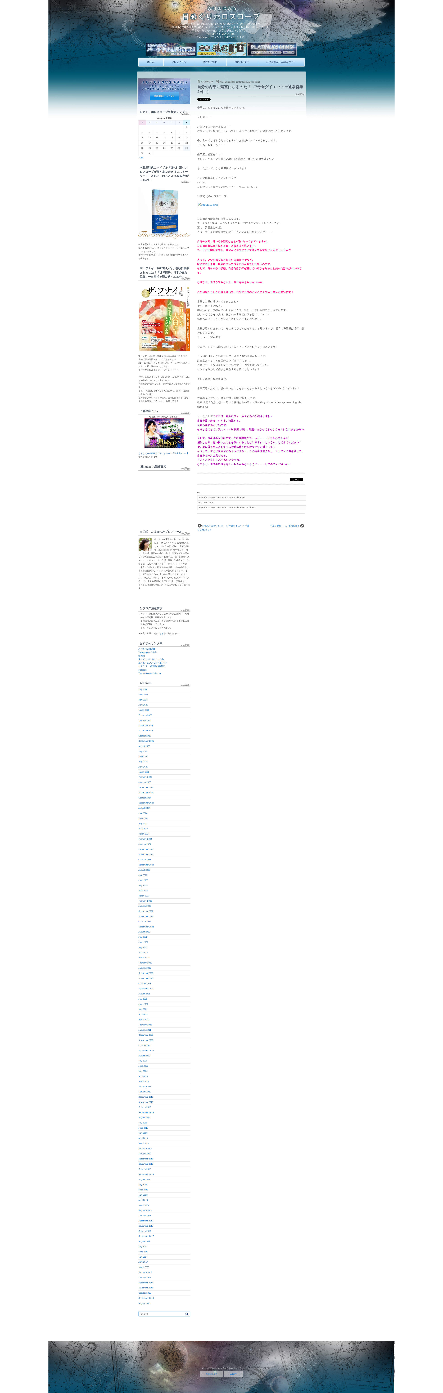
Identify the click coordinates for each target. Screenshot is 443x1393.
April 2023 (143, 890)
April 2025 (143, 767)
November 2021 (145, 978)
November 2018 (145, 1164)
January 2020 (144, 1092)
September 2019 (146, 1112)
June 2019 (143, 1128)
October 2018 (144, 1169)
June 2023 (143, 880)
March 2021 (143, 1019)
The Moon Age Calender (149, 673)
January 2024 (144, 844)
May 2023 (143, 885)
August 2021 (144, 994)
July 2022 (142, 937)
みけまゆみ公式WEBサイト (281, 62)
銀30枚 (141, 656)
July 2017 (142, 1246)
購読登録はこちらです (164, 96)
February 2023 (145, 901)
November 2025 (145, 730)
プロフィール (179, 62)
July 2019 (142, 1123)
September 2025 (146, 741)
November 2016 (145, 1288)
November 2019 (145, 1102)
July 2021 (142, 999)
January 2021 (144, 1030)
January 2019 (144, 1154)
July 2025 (142, 751)
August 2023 (144, 870)
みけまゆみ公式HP (147, 649)
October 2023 (144, 859)
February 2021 (145, 1025)
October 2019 (144, 1107)
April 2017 (143, 1262)
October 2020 (144, 1045)
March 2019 (143, 1143)
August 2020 (144, 1056)
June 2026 (143, 694)
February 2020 (145, 1086)
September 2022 (146, 927)
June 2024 (143, 818)
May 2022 (143, 947)
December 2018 (145, 1159)
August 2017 (144, 1241)
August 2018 (144, 1179)
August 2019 (144, 1117)
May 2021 (143, 1009)
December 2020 (145, 1035)
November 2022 (145, 916)
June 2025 (143, 756)
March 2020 (143, 1081)
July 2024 (142, 813)
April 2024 (143, 828)
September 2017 (146, 1236)
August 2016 (144, 1303)
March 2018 (143, 1205)
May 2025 (143, 761)
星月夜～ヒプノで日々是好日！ (153, 663)
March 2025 (143, 772)
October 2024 (144, 798)
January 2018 (144, 1215)
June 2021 (143, 1004)
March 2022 (143, 957)
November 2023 (145, 854)
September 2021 (146, 988)
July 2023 (142, 875)
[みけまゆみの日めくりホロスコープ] (221, 19)
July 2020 (142, 1061)
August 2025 (144, 746)
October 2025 (144, 736)
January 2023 (144, 906)
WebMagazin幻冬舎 (147, 652)
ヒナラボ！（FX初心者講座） (152, 666)
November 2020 (145, 1040)
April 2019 (143, 1138)
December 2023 (145, 849)
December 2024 (145, 787)
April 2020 (143, 1076)
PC (235, 1374)
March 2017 (143, 1267)
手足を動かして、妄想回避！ (285, 525)
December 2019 (145, 1097)
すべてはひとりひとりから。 (152, 659)
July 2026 (142, 689)
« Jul (140, 158)
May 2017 (143, 1257)
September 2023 (146, 865)
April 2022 (143, 952)
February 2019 (145, 1148)
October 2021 (144, 983)
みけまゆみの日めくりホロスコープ (226, 1368)
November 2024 (145, 792)
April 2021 (143, 1014)
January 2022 (144, 968)
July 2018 (142, 1184)
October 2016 (144, 1293)
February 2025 (145, 777)
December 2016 (145, 1283)
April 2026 (143, 705)
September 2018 (146, 1174)
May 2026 (143, 700)
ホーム (151, 62)
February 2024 (145, 839)
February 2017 (145, 1272)
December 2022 (145, 911)
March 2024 (143, 834)
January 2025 (144, 782)
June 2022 (143, 942)
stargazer (142, 670)
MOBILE (212, 1374)
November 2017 (145, 1226)
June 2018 (143, 1190)
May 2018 (143, 1195)
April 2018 (143, 1200)
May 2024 (143, 823)
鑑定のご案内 (242, 62)
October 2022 (144, 921)
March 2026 (143, 710)
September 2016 (146, 1298)
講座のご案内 (210, 62)
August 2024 (144, 808)
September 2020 (146, 1050)
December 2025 (145, 725)
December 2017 (145, 1221)
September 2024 (146, 803)
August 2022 (144, 932)
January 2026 (144, 720)
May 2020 (143, 1071)
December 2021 (145, 973)
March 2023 (143, 896)
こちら (160, 633)
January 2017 (144, 1277)
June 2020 (143, 1066)
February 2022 (145, 963)
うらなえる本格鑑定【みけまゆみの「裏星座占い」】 (163, 453)
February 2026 (145, 715)
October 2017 (144, 1231)
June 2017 (143, 1252)
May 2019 (143, 1133)
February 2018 (145, 1210)
